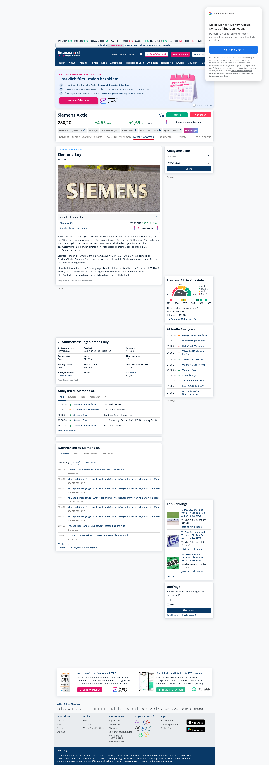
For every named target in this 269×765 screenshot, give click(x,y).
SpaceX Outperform (192, 359)
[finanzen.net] (69, 52)
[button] (156, 54)
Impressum (114, 720)
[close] (255, 13)
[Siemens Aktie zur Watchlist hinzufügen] (161, 114)
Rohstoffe (167, 63)
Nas (136, 41)
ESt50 (76, 41)
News (72, 63)
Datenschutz (115, 724)
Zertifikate (116, 63)
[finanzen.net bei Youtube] (148, 722)
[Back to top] (207, 761)
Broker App (166, 728)
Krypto (180, 63)
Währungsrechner (169, 724)
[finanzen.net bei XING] (148, 728)
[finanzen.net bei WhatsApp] (140, 734)
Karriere (61, 724)
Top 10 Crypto (117, 41)
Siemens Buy (80, 414)
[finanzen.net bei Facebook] (143, 722)
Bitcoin (153, 41)
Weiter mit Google (233, 49)
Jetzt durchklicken (191, 526)
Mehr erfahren (77, 100)
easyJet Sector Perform (194, 335)
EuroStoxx (198, 708)
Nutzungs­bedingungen (121, 732)
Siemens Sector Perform (86, 409)
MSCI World (94, 41)
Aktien (61, 63)
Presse (60, 728)
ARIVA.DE (132, 761)
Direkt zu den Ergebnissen (181, 614)
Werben (87, 724)
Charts (63, 228)
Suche (189, 168)
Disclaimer (114, 728)
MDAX (174, 708)
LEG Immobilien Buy (193, 385)
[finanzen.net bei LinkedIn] (143, 728)
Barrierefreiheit (117, 742)
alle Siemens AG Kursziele (180, 319)
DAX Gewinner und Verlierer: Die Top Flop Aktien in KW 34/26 (193, 557)
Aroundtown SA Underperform (190, 393)
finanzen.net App (169, 720)
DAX (59, 41)
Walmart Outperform (193, 364)
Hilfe (85, 720)
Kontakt (60, 720)
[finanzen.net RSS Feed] (146, 734)
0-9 (64, 708)
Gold (200, 41)
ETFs (104, 63)
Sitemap (61, 732)
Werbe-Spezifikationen (94, 728)
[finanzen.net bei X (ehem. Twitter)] (137, 728)
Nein (172, 604)
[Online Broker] (69, 55)
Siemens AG (66, 223)
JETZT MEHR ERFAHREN (170, 689)
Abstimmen (189, 610)
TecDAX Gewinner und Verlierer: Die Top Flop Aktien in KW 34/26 (193, 535)
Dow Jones (185, 708)
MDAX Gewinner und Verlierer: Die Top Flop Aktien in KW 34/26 (193, 512)
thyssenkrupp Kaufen (193, 340)
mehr (170, 576)
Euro (170, 41)
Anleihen (152, 63)
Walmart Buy (189, 370)
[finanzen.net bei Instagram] (137, 722)
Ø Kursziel (131, 372)
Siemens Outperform (84, 404)
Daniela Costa (65, 375)
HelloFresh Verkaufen (193, 345)
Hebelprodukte (135, 63)
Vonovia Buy (189, 375)
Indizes (83, 63)
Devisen (192, 63)
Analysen (82, 228)
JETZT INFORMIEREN (89, 689)
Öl (186, 41)
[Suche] (141, 54)
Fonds (94, 63)
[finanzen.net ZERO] (109, 100)
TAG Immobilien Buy (193, 380)
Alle (58, 708)
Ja (171, 600)
